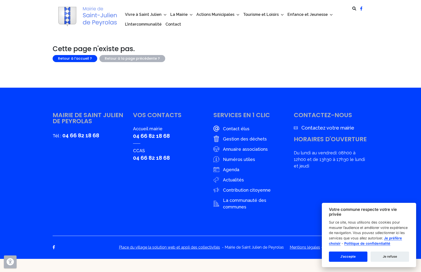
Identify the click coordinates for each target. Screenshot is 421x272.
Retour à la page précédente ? (132, 58)
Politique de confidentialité (367, 243)
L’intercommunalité (143, 24)
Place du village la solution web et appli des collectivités (169, 247)
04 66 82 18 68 (80, 135)
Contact (173, 24)
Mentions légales (305, 247)
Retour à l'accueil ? (75, 58)
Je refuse (390, 256)
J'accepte (348, 256)
